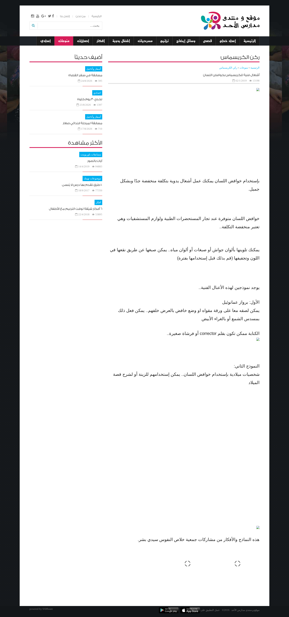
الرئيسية (96, 16)
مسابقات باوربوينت (90, 154)
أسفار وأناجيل (93, 68)
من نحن (81, 16)
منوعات (244, 67)
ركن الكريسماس (228, 67)
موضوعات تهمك (92, 178)
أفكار (98, 202)
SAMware (47, 608)
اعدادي (97, 92)
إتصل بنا (65, 16)
